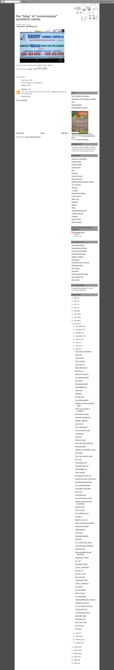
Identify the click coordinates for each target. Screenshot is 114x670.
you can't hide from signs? (83, 498)
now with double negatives (83, 482)
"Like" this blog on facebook (84, 546)
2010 (75, 647)
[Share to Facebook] (44, 68)
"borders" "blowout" (81, 420)
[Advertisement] (33, 116)
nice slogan (78, 453)
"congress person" (77, 213)
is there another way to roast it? (85, 599)
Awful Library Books (78, 245)
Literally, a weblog (77, 257)
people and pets (77, 164)
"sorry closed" (79, 358)
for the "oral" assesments (83, 351)
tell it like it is (79, 371)
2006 (75, 660)
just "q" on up (79, 625)
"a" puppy (75, 190)
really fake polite (80, 446)
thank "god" (75, 199)
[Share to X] (42, 68)
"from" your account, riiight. (84, 456)
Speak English (76, 219)
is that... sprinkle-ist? (82, 583)
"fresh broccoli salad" (82, 526)
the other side (76, 167)
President (75, 216)
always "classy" (80, 593)
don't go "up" (79, 570)
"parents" (74, 187)
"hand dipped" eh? (81, 387)
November (79, 329)
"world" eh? (78, 390)
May (77, 349)
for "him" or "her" (80, 574)
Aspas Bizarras (79, 232)
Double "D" (78, 393)
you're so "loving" (77, 176)
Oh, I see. (78, 459)
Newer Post (20, 133)
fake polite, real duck (82, 414)
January (78, 643)
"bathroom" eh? (80, 549)
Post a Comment (21, 100)
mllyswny (24, 89)
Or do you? (78, 492)
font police (75, 271)
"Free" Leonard (80, 361)
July (77, 342)
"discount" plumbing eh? (83, 417)
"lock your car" (80, 364)
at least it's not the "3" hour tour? (85, 479)
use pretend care (80, 495)
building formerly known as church (83, 182)
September (79, 336)
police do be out (77, 179)
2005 (75, 663)
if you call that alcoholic (82, 485)
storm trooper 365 (77, 277)
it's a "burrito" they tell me (83, 542)
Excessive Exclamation (79, 251)
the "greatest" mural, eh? (83, 475)
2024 (75, 298)
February (79, 639)
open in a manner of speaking (84, 523)
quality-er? (78, 539)
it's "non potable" (80, 590)
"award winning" (80, 529)
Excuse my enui (80, 440)
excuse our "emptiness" (79, 159)
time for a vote (79, 507)
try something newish (82, 377)
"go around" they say (82, 466)
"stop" (73, 208)
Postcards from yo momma (80, 262)
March (78, 636)
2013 (75, 317)
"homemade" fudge (81, 580)
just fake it (78, 516)
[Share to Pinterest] (46, 68)
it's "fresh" (78, 629)
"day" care (78, 355)
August (78, 339)
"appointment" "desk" (82, 557)
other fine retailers (83, 139)
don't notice (78, 381)
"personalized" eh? (81, 462)
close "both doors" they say (84, 443)
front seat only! (80, 577)
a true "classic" (76, 196)
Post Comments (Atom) (33, 137)
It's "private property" (82, 400)
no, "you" (78, 561)
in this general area (81, 427)
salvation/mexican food (79, 210)
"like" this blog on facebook (80, 96)
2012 (75, 320)
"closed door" (79, 433)
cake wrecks (76, 268)
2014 (75, 314)
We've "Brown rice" (81, 368)
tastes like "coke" (81, 616)
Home (42, 133)
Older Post (64, 133)
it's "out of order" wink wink (84, 606)
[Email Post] (35, 69)
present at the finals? (82, 374)
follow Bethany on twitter (79, 107)
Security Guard (76, 222)
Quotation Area (76, 161)
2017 (75, 304)
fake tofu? (78, 437)
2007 (75, 657)
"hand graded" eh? (81, 469)
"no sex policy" (76, 185)
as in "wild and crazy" (82, 513)
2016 (75, 307)
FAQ (73, 102)
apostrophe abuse (77, 265)
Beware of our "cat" (81, 520)
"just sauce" (79, 586)
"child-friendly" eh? (81, 609)
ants (73, 170)
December (79, 326)
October (78, 333)
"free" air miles (80, 510)
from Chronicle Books (88, 136)
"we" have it (79, 533)
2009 (75, 650)
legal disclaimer (77, 105)
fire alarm (75, 173)
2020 (75, 301)
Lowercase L (76, 260)
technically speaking (81, 536)
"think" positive (80, 472)
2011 (75, 324)
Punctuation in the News (83, 488)
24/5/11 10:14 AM (25, 85)
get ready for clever (81, 564)
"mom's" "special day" (82, 567)
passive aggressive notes (80, 274)
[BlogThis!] (40, 68)
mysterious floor (80, 619)
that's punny (75, 280)
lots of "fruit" (79, 424)
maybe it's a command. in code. (85, 450)
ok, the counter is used (82, 430)
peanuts (74, 205)
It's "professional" (80, 596)
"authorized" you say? (82, 603)
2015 (75, 311)
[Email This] (38, 68)
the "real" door (79, 397)
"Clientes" (77, 234)
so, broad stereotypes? (82, 612)
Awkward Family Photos (79, 248)
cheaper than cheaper (79, 193)
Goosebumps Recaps (79, 254)
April (77, 633)
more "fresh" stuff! (81, 622)
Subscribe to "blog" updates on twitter (84, 99)
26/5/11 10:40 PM (26, 96)
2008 (75, 653)
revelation (75, 202)
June (77, 346)
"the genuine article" (81, 384)
